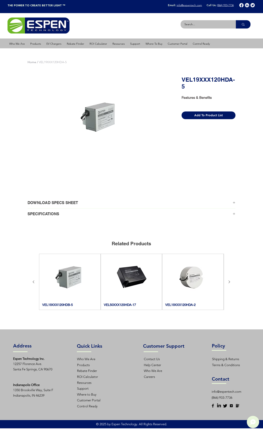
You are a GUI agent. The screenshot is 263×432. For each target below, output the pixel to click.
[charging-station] (237, 405)
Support (83, 388)
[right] (231, 405)
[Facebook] (241, 5)
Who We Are (86, 359)
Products (83, 365)
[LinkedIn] (247, 5)
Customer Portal (89, 400)
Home (32, 62)
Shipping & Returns (225, 359)
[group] (131, 282)
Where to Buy (86, 394)
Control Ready (87, 406)
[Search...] (243, 24)
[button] (35, 43)
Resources (84, 383)
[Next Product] (229, 282)
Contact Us (152, 359)
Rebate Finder (87, 371)
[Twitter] (252, 5)
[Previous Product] (33, 282)
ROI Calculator (87, 377)
